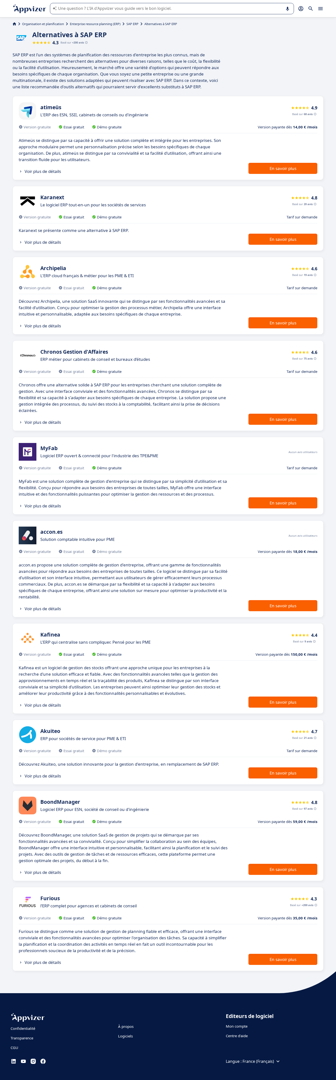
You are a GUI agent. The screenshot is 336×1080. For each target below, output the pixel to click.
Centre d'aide (237, 1035)
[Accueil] (14, 24)
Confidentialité (23, 1028)
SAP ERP (132, 24)
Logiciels (125, 1036)
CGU (14, 1047)
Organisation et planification (43, 24)
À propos (126, 1026)
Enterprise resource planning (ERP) (95, 24)
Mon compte (236, 1026)
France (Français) (258, 1061)
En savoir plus (283, 168)
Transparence (22, 1037)
